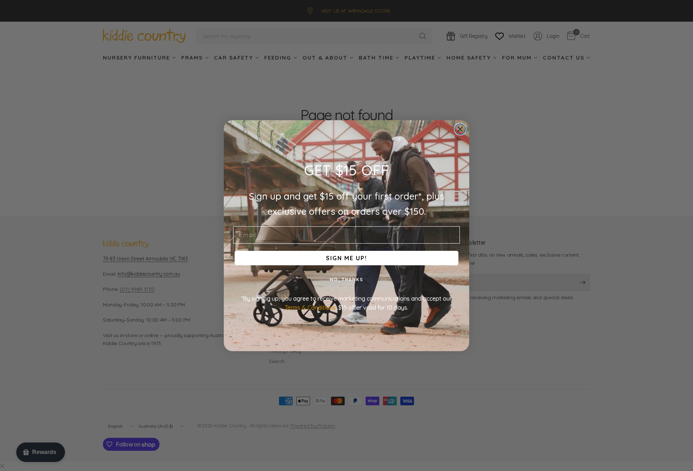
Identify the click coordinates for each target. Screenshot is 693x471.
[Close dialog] (460, 129)
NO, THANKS (346, 279)
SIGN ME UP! (346, 258)
